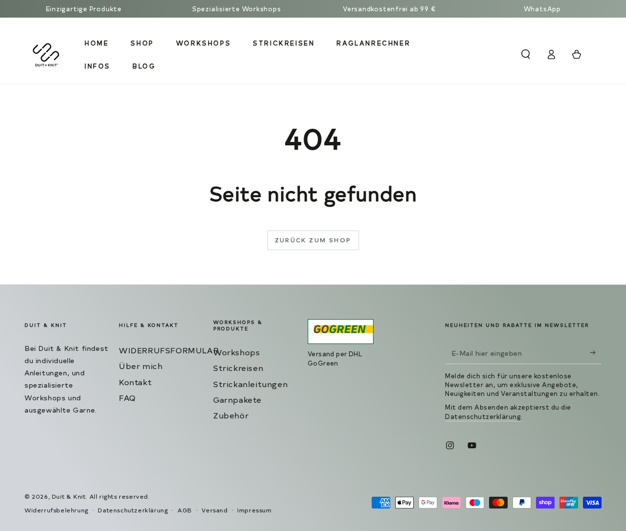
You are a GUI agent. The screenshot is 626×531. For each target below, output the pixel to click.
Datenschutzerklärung (483, 416)
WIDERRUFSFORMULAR (169, 350)
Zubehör (230, 415)
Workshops (236, 351)
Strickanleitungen (250, 383)
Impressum (254, 510)
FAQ (127, 397)
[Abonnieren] (596, 353)
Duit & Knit (69, 496)
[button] (525, 54)
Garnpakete (237, 399)
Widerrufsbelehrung (56, 510)
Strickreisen (238, 367)
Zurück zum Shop (313, 240)
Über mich (140, 365)
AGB (185, 510)
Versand (214, 510)
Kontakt (135, 381)
